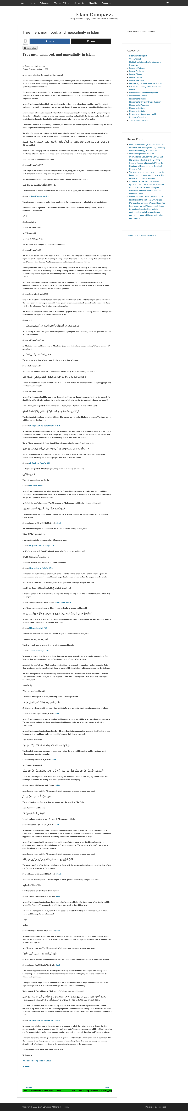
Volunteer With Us (61, 3)
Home (22, 3)
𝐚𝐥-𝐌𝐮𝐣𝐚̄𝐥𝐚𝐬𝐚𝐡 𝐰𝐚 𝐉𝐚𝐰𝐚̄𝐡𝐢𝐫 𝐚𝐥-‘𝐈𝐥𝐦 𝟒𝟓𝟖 (44, 1020)
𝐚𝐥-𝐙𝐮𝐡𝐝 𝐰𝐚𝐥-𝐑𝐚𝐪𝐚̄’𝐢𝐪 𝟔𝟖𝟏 (39, 463)
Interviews (133, 65)
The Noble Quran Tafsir (139, 120)
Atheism (26, 1066)
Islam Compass (94, 14)
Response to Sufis (137, 111)
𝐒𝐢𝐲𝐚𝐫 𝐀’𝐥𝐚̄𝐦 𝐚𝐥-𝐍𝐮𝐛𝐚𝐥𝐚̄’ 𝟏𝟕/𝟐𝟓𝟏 (41, 568)
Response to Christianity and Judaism (145, 102)
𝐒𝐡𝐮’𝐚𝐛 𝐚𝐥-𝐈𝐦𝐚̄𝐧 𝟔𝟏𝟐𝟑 (38, 486)
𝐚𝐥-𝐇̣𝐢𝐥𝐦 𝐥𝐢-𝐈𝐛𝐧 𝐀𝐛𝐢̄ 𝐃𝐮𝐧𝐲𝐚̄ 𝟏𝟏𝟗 (41, 545)
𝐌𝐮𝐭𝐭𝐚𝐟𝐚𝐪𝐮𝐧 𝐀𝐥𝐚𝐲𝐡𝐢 (63, 602)
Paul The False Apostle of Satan (37, 1061)
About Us (93, 3)
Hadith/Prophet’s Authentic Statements (145, 62)
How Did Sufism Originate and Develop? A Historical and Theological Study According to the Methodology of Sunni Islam (147, 147)
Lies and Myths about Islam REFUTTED (146, 83)
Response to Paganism (139, 105)
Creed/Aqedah (135, 59)
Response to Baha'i (137, 99)
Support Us (106, 3)
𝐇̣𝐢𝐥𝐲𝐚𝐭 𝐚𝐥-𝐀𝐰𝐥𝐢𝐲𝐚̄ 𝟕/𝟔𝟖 (38, 628)
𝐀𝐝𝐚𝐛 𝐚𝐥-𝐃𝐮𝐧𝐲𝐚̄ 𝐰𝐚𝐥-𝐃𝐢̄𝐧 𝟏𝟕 (40, 196)
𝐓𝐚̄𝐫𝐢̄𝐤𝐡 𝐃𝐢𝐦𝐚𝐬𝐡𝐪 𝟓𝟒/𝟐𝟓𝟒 (39, 650)
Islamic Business (136, 71)
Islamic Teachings (136, 80)
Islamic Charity (135, 74)
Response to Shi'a (137, 108)
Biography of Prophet (138, 56)
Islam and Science (137, 68)
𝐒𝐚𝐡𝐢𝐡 (59, 523)
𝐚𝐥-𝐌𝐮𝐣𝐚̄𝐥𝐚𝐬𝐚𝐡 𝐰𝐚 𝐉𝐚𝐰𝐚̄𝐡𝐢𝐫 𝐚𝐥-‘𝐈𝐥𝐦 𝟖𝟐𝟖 (44, 426)
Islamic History (135, 77)
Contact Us (79, 3)
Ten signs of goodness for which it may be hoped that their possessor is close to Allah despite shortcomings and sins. (147, 175)
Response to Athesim (138, 96)
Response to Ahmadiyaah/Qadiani (143, 93)
